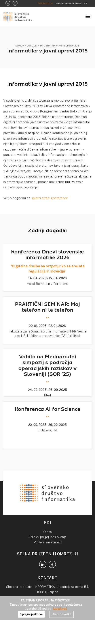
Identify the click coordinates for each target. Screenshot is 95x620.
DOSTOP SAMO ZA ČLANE (69, 3)
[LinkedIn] (8, 3)
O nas (47, 532)
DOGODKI (32, 45)
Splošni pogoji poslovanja (47, 537)
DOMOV (19, 45)
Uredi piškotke (61, 614)
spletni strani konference (49, 198)
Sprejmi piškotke (31, 614)
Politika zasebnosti (47, 542)
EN (85, 3)
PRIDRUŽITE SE (45, 3)
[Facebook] (15, 3)
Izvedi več (60, 608)
